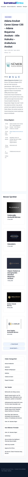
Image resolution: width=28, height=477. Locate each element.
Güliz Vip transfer (9, 444)
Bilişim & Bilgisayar (10, 369)
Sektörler (19, 6)
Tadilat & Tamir (9, 376)
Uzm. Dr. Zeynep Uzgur (11, 421)
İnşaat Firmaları (9, 380)
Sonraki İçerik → (14, 348)
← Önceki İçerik (14, 344)
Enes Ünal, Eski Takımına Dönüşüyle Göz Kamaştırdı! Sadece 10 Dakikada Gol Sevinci (13, 416)
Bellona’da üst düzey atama (12, 392)
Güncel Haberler (11, 6)
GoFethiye (7, 435)
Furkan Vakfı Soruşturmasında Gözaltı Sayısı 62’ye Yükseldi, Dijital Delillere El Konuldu (13, 409)
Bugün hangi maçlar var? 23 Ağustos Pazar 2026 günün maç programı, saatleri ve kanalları (13, 397)
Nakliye (7, 373)
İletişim (25, 6)
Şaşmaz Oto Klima (10, 448)
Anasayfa (3, 6)
